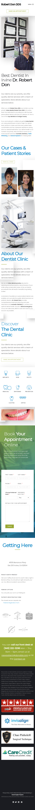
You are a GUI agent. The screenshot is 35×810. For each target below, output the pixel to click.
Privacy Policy (6, 793)
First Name (9, 474)
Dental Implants (16, 136)
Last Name (22, 474)
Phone (8, 483)
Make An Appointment (12, 359)
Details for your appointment (16, 503)
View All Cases (8, 162)
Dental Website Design (16, 793)
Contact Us (19, 658)
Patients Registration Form (11, 603)
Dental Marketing (26, 793)
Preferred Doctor (21, 493)
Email (20, 483)
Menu (30, 4)
